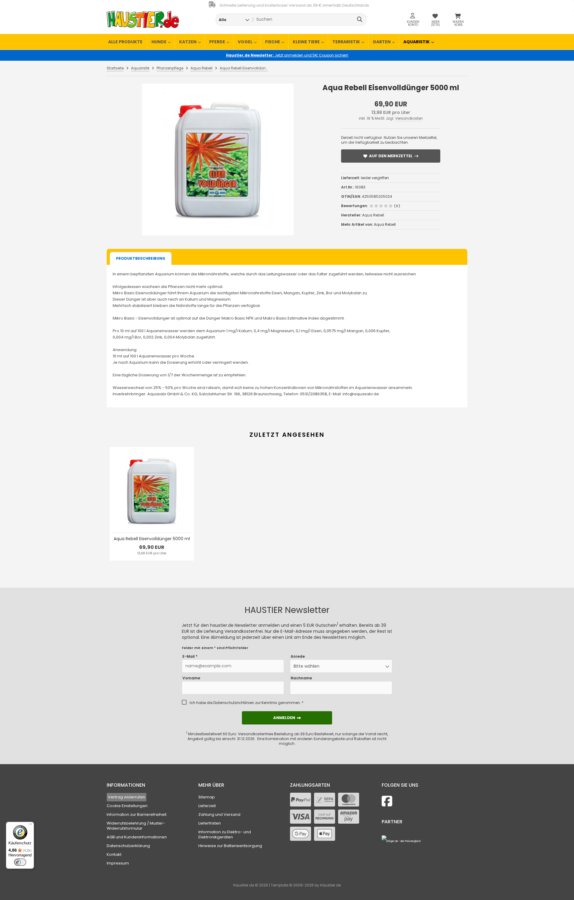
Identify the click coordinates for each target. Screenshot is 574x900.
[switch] (20, 862)
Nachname (301, 678)
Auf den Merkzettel (390, 156)
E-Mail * (189, 656)
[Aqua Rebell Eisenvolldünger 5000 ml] (217, 159)
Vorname (191, 678)
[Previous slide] (117, 504)
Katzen (188, 42)
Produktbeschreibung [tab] (140, 258)
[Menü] (30, 825)
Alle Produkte (125, 42)
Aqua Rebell (385, 224)
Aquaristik (416, 42)
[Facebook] (387, 801)
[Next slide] (457, 504)
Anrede (298, 656)
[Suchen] (360, 19)
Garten (382, 42)
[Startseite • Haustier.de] (143, 19)
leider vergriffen (375, 177)
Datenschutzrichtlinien (233, 702)
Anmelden (287, 717)
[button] (234, 19)
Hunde (158, 42)
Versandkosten (409, 118)
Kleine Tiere (306, 42)
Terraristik (346, 42)
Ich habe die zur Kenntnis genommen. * (247, 702)
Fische (272, 42)
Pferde (217, 42)
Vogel (245, 42)
